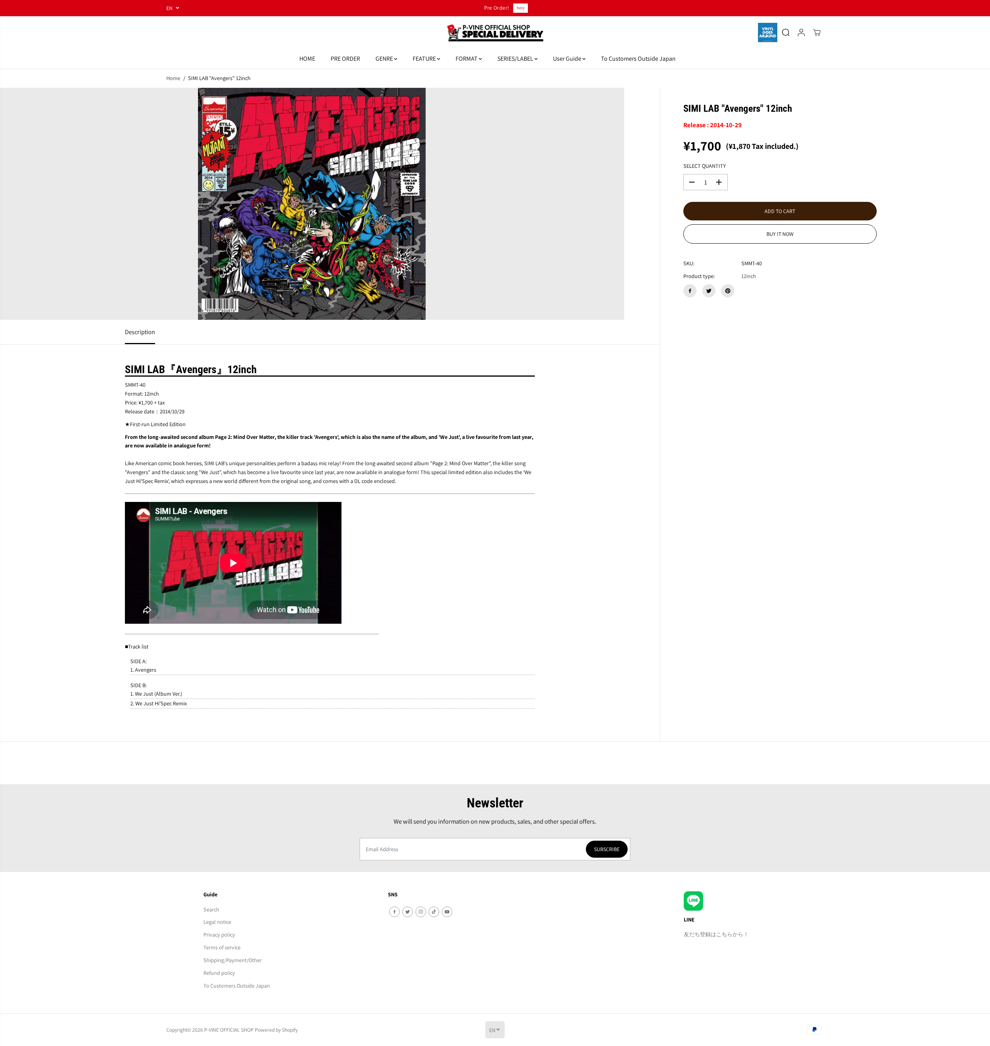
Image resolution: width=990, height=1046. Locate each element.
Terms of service (222, 947)
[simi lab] (312, 204)
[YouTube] (447, 911)
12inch (748, 276)
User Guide (567, 59)
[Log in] (801, 32)
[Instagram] (420, 911)
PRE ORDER (345, 59)
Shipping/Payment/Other (232, 960)
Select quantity (704, 165)
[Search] (786, 32)
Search (211, 909)
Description (140, 332)
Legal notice (217, 921)
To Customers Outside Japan (638, 59)
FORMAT (467, 59)
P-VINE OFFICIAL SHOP (229, 1029)
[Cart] (817, 32)
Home (173, 78)
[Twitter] (708, 290)
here (520, 7)
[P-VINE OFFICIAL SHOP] (495, 32)
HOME (307, 59)
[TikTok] (433, 911)
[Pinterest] (727, 290)
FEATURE (425, 59)
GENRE (385, 59)
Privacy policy (219, 934)
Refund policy (219, 972)
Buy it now (780, 233)
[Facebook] (689, 290)
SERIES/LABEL (515, 59)
